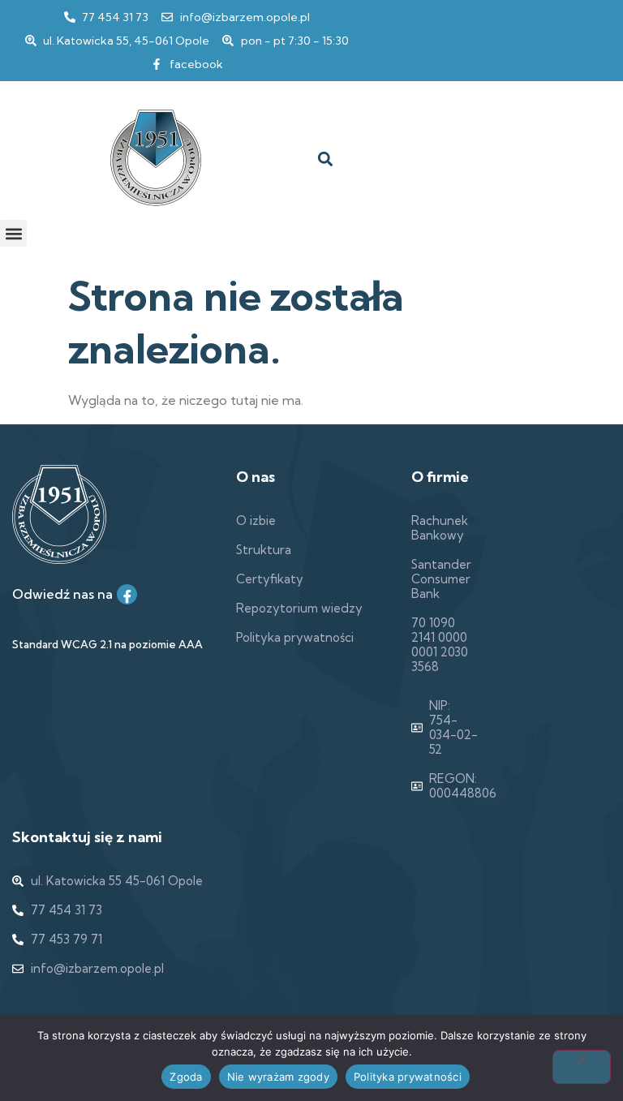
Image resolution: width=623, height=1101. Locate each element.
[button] (325, 159)
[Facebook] (127, 594)
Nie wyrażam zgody (278, 1076)
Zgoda (186, 1076)
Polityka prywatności (408, 1076)
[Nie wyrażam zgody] (581, 1067)
